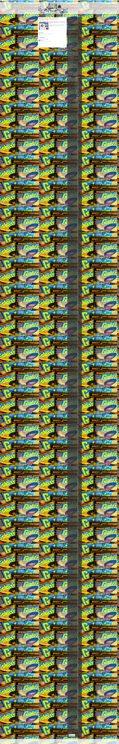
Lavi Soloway (70, 45)
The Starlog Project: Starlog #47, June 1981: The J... (78, 673)
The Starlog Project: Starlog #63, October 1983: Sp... (78, 420)
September (78, 97)
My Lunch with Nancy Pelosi (78, 527)
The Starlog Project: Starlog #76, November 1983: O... (78, 198)
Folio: (69, 39)
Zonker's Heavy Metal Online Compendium (78, 374)
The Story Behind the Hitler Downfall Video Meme (78, 360)
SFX (68, 68)
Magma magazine (70, 50)
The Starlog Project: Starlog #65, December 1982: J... (78, 391)
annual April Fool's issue (56, 25)
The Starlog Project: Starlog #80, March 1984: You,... (78, 156)
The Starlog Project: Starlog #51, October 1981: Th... (78, 611)
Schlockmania (70, 67)
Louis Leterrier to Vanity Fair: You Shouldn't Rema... (78, 697)
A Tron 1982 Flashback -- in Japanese (78, 313)
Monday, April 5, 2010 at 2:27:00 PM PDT (46, 41)
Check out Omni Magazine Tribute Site (78, 666)
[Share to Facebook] (41, 32)
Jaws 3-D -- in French (78, 223)
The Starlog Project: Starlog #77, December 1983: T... (78, 189)
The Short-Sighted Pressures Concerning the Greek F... (78, 119)
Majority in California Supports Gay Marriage (78, 533)
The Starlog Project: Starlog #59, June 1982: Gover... (78, 481)
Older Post (64, 46)
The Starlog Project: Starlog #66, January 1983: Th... (78, 382)
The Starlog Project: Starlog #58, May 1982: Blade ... (78, 490)
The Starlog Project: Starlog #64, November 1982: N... (78, 400)
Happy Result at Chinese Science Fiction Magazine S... (78, 433)
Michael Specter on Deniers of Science (78, 318)
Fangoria (69, 38)
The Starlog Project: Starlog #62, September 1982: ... (78, 452)
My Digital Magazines (71, 56)
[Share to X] (40, 32)
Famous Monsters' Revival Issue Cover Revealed (78, 649)
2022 (77, 79)
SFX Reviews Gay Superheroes (78, 253)
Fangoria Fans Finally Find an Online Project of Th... (78, 110)
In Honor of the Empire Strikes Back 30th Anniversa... (78, 410)
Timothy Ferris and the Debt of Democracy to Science (78, 208)
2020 (77, 80)
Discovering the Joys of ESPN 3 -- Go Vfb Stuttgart (78, 229)
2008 (77, 728)
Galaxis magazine (70, 42)
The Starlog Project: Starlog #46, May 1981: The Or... (78, 688)
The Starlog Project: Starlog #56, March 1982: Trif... (78, 548)
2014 (77, 85)
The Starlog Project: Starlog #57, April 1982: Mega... (78, 508)
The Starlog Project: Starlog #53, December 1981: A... (78, 582)
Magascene (69, 49)
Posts (70, 734)
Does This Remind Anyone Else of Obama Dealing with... (78, 601)
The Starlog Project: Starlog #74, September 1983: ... (78, 238)
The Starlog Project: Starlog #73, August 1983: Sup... (78, 267)
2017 (77, 81)
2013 (77, 86)
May (77, 103)
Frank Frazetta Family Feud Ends (78, 182)
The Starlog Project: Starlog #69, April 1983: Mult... (78, 332)
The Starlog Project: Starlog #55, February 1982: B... (78, 564)
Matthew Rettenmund (71, 52)
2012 (77, 87)
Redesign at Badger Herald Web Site (78, 556)
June (77, 102)
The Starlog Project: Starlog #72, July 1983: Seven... (78, 276)
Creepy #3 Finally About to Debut (78, 298)
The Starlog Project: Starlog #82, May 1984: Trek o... (78, 137)
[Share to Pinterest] (42, 32)
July (77, 101)
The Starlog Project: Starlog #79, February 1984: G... (78, 165)
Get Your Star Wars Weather (78, 283)
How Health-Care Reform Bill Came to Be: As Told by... (78, 499)
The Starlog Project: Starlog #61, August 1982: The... (78, 462)
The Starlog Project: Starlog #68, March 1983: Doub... (78, 342)
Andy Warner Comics (71, 31)
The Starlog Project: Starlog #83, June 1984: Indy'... (78, 128)
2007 (77, 729)
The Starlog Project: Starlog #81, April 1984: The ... (78, 146)
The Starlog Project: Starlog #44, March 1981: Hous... (78, 715)
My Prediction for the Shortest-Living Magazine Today (78, 621)
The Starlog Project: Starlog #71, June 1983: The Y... (78, 290)
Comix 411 (69, 34)
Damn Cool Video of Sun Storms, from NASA (78, 247)
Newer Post (41, 46)
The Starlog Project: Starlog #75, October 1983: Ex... (78, 216)
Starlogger (69, 71)
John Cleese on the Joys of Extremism (78, 325)
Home (53, 46)
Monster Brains (70, 53)
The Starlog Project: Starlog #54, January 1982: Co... (78, 573)
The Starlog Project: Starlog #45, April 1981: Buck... (78, 705)
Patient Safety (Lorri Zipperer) (72, 64)
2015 (77, 84)
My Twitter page (70, 61)
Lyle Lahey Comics (70, 46)
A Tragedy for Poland (78, 426)
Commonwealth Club (71, 35)
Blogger (64, 742)
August (78, 99)
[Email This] (39, 32)
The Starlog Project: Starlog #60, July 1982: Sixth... (78, 472)
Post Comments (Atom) (54, 49)
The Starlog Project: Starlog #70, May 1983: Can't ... (78, 306)
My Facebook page (70, 57)
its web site (59, 22)
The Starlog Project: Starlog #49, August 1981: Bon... (78, 640)
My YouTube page (70, 63)
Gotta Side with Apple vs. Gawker (78, 259)
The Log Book (70, 74)
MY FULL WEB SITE (71, 60)
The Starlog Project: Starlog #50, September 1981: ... (78, 631)
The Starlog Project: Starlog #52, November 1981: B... (78, 591)
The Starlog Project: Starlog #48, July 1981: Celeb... (78, 658)
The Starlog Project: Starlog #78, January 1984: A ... (78, 175)
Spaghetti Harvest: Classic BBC (78, 680)
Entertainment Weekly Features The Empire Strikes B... (78, 442)
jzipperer (70, 78)
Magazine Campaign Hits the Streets (78, 367)
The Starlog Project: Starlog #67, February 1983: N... (78, 351)
